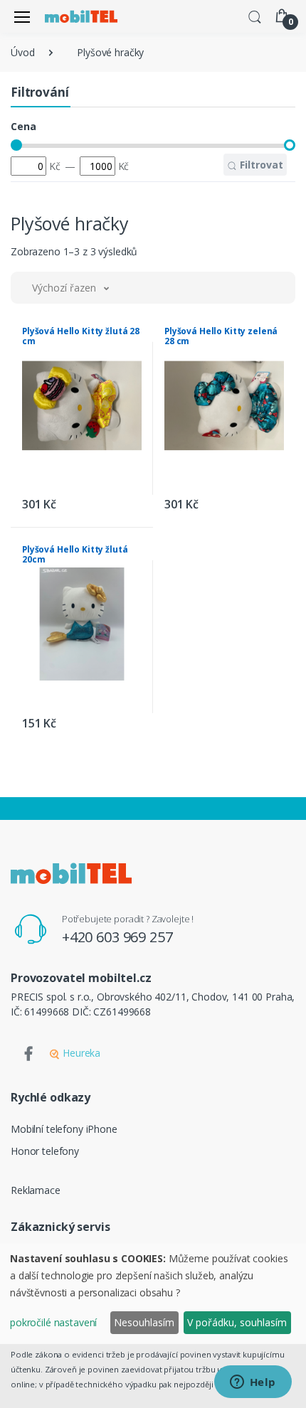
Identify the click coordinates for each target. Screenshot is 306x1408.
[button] (255, 15)
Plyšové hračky (110, 52)
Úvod (22, 52)
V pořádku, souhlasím (237, 1322)
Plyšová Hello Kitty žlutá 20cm (74, 554)
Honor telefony (45, 1151)
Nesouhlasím (144, 1322)
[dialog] (153, 1294)
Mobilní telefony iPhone (64, 1129)
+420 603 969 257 (117, 936)
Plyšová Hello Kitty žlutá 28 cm (80, 336)
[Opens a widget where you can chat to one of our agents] (252, 1383)
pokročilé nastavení (53, 1322)
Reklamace (35, 1190)
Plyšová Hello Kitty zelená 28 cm (221, 336)
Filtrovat (260, 164)
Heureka (80, 1053)
